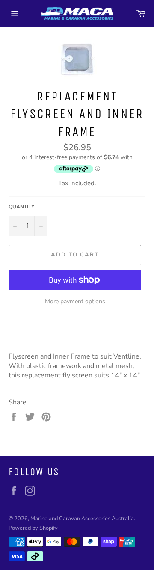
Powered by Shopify (33, 528)
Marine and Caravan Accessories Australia (82, 518)
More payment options (75, 301)
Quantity (21, 206)
